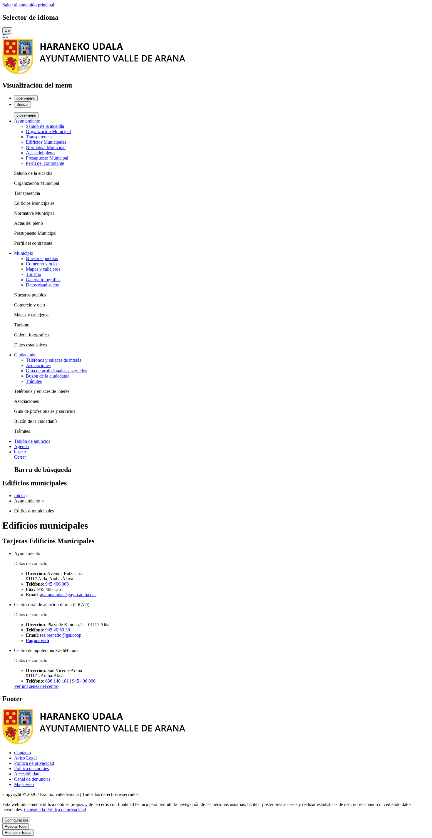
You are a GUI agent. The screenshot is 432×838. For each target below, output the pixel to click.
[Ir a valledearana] (93, 72)
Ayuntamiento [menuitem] (27, 120)
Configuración (16, 820)
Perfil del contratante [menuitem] (45, 163)
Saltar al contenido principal (28, 4)
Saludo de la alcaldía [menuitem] (45, 126)
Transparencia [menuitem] (39, 136)
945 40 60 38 (57, 629)
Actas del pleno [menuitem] (40, 152)
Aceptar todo (15, 826)
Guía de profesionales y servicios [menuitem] (56, 370)
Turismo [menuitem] (33, 274)
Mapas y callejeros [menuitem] (43, 269)
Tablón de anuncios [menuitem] (32, 441)
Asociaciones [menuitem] (38, 365)
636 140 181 (57, 680)
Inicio (19, 495)
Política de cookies (31, 768)
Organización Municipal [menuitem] (48, 131)
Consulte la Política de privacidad (55, 809)
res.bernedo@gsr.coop (60, 635)
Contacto (22, 752)
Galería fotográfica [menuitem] (43, 279)
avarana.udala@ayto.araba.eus (68, 594)
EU (5, 35)
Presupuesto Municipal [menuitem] (47, 157)
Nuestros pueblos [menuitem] (42, 258)
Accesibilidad (26, 773)
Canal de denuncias (32, 779)
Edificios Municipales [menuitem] (46, 142)
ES (7, 30)
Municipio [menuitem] (23, 253)
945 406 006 (57, 583)
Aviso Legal (25, 757)
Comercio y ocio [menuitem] (41, 263)
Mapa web (24, 784)
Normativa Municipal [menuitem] (46, 147)
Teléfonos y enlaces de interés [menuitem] (53, 360)
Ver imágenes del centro (36, 686)
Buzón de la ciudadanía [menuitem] (47, 375)
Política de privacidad (34, 763)
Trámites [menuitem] (34, 381)
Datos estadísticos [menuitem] (42, 284)
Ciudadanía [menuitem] (24, 354)
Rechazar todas (18, 832)
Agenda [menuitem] (21, 446)
